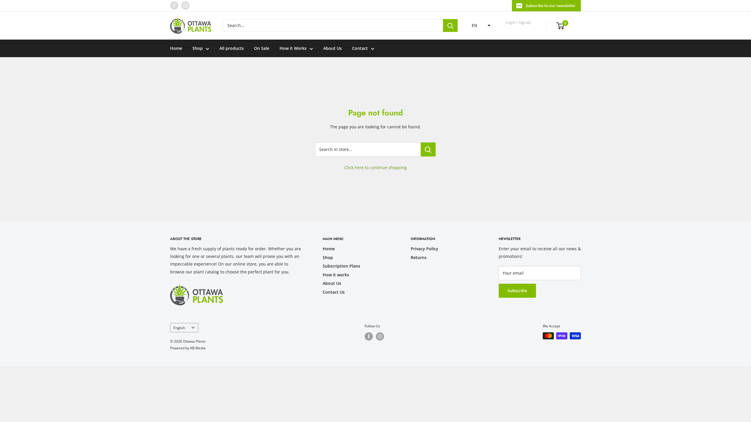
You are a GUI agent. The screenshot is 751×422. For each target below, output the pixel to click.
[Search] (450, 25)
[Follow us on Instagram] (185, 5)
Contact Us (334, 292)
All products (231, 48)
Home (176, 48)
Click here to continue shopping (375, 167)
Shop (197, 48)
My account (519, 28)
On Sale (261, 48)
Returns (419, 257)
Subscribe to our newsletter (551, 5)
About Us (332, 48)
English (179, 327)
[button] (479, 25)
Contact (360, 48)
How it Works (293, 48)
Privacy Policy (424, 248)
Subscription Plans (341, 266)
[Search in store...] (428, 149)
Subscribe (517, 290)
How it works (336, 275)
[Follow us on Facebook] (174, 5)
